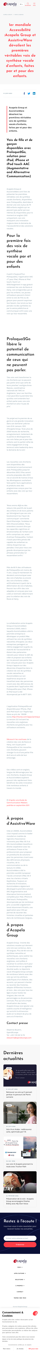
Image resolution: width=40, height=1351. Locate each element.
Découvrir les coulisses (17, 739)
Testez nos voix (20, 1298)
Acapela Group (7, 14)
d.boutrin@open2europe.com (19, 1038)
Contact (20, 1292)
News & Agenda (18, 14)
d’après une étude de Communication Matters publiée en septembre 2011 (18, 802)
